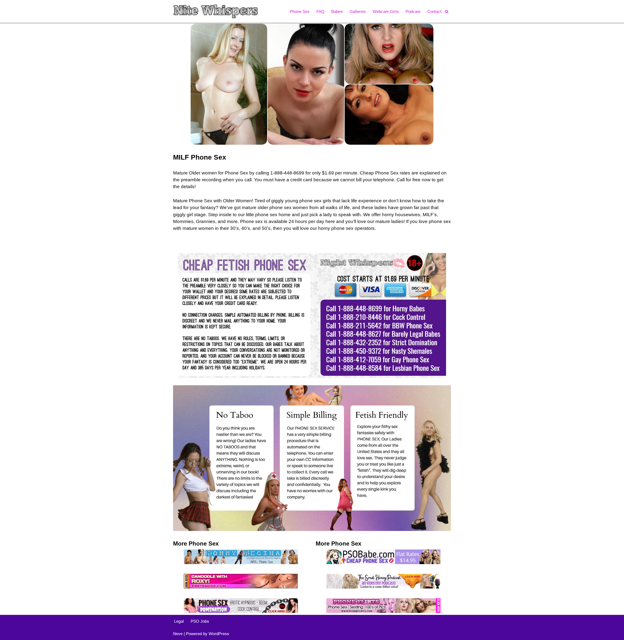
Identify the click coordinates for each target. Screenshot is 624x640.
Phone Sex (300, 11)
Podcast (413, 11)
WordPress (219, 633)
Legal (179, 621)
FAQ (320, 11)
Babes (337, 11)
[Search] (446, 11)
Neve (178, 633)
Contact (434, 11)
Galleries (358, 11)
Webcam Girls (386, 11)
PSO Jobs (200, 621)
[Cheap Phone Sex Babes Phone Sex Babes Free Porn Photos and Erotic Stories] (215, 11)
